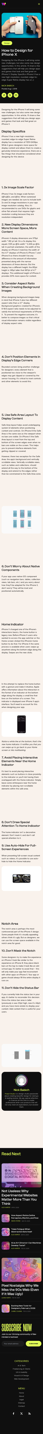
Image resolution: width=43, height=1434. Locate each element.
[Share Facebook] (4, 95)
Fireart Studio (10, 1094)
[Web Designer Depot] (4, 4)
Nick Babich (21, 1090)
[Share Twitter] (10, 95)
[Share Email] (16, 95)
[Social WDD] (13, 1413)
